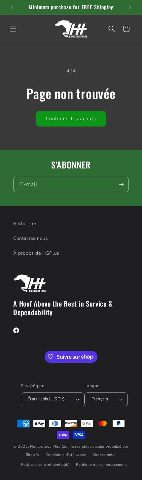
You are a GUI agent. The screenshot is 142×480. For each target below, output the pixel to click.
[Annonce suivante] (130, 7)
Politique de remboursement (101, 464)
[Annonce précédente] (12, 7)
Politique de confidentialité (45, 464)
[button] (13, 28)
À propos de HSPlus (36, 253)
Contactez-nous (30, 238)
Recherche (24, 223)
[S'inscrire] (121, 184)
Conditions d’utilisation (66, 454)
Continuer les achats (71, 118)
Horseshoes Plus (45, 446)
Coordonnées (105, 454)
